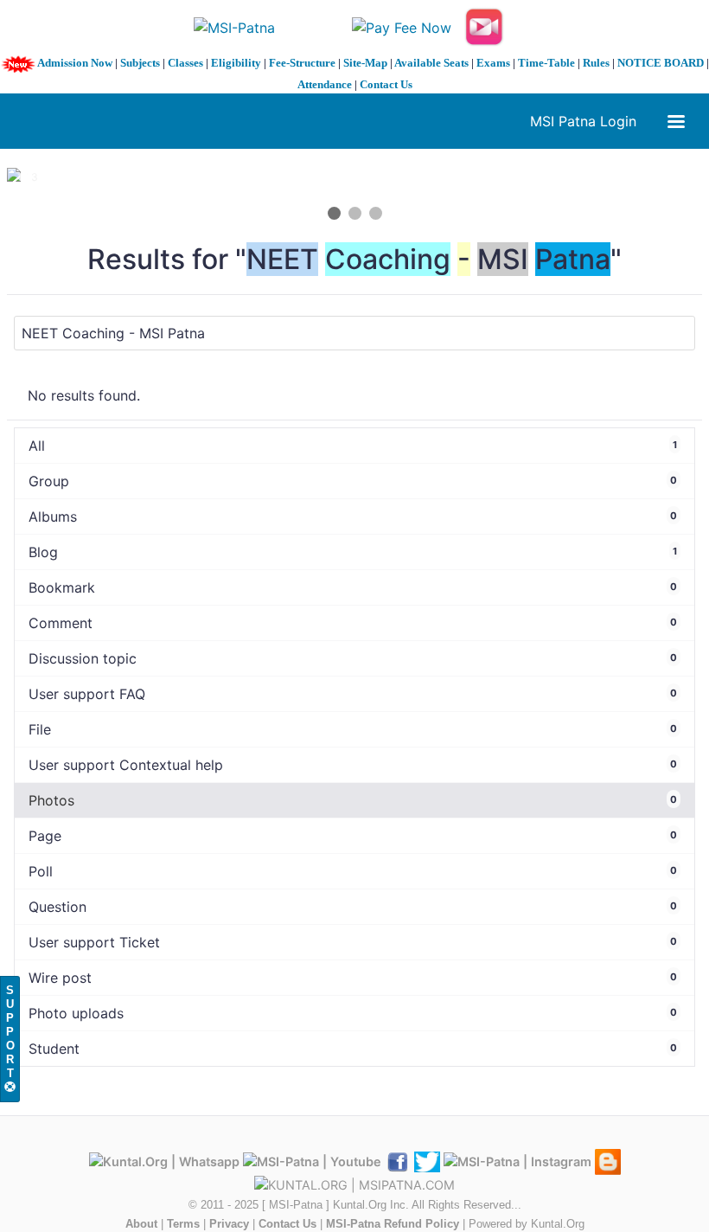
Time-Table (546, 62)
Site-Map (365, 62)
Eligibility (236, 62)
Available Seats (431, 62)
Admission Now (74, 62)
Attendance (324, 84)
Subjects (140, 62)
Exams (493, 62)
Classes (185, 62)
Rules (596, 62)
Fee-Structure (302, 62)
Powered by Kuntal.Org (526, 1223)
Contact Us (386, 84)
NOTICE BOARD (660, 62)
